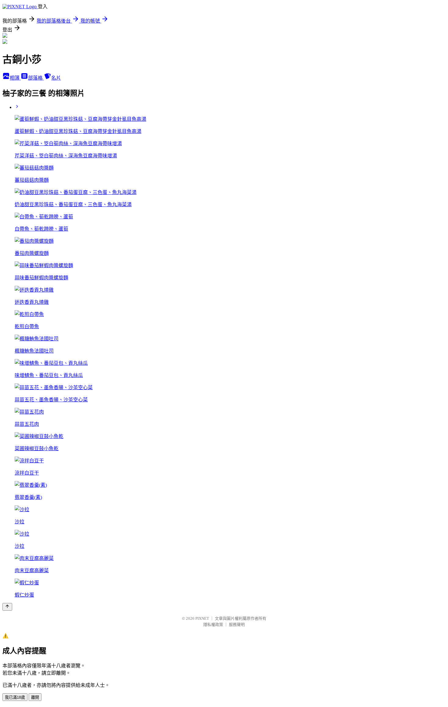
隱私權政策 (213, 624)
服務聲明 (237, 624)
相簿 (15, 78)
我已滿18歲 (15, 697)
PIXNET (202, 618)
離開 (35, 697)
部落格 (36, 78)
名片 (56, 78)
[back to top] (7, 607)
